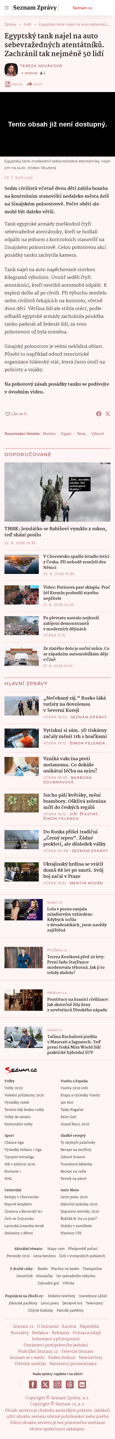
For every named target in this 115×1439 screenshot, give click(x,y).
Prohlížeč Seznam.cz (38, 1351)
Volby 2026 (13, 1088)
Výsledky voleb (16, 1103)
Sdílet (37, 84)
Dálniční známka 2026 (79, 1204)
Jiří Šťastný (84, 814)
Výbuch (97, 433)
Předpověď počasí (83, 1249)
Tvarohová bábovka (76, 1164)
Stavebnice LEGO (93, 1296)
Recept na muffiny (76, 1150)
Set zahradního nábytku (75, 1276)
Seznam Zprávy (89, 717)
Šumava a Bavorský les (23, 1212)
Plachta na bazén (65, 1269)
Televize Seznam (77, 1351)
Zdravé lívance (73, 1157)
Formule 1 (12, 1172)
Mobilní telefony (61, 1296)
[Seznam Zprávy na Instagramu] (57, 1384)
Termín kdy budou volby (24, 1110)
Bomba (49, 433)
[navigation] (6, 7)
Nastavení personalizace (73, 1364)
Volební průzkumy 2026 (24, 1095)
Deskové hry (72, 1303)
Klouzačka (44, 1276)
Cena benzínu (44, 1256)
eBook (17, 84)
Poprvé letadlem (18, 1204)
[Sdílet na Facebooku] (99, 414)
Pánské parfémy (70, 1311)
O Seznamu (48, 1326)
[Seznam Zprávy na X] (45, 1384)
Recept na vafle (73, 1172)
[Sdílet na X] (108, 414)
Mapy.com (56, 1249)
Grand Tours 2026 (75, 1124)
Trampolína (92, 1269)
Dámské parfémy (23, 1303)
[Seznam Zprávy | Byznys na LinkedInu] (82, 1384)
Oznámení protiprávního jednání (56, 1345)
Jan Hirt (67, 1103)
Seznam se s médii (27, 1357)
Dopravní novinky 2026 (80, 1212)
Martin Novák (87, 883)
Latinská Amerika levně (24, 1226)
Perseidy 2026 (18, 1256)
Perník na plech (74, 1179)
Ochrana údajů (87, 1333)
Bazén (43, 1269)
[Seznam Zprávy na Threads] (70, 1384)
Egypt (66, 433)
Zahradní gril (48, 1283)
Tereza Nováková (41, 66)
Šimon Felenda (88, 743)
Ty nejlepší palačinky (78, 1143)
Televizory (94, 1303)
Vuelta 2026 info (74, 1088)
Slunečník (24, 1276)
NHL (8, 1179)
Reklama (60, 1333)
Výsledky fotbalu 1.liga (23, 1150)
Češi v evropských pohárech (82, 1256)
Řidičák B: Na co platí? (79, 1219)
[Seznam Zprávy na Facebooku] (33, 1384)
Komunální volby (18, 1124)
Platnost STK (71, 1233)
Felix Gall (68, 1117)
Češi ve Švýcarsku (19, 1219)
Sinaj (81, 433)
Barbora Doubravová (67, 780)
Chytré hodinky (40, 1311)
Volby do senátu (17, 1117)
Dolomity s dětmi (18, 1233)
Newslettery (90, 1357)
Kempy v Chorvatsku (21, 1197)
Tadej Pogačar (72, 1110)
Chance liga (14, 1143)
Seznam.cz (82, 8)
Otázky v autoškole (76, 1226)
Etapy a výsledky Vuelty (80, 1095)
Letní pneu (50, 1303)
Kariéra (69, 1326)
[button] (57, 492)
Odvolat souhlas (30, 1364)
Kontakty (20, 1333)
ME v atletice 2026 (19, 1164)
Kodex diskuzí (61, 1357)
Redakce (40, 1333)
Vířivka (68, 1283)
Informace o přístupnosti (56, 1339)
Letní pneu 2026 (74, 1197)
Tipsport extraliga (19, 1157)
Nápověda (89, 1326)
